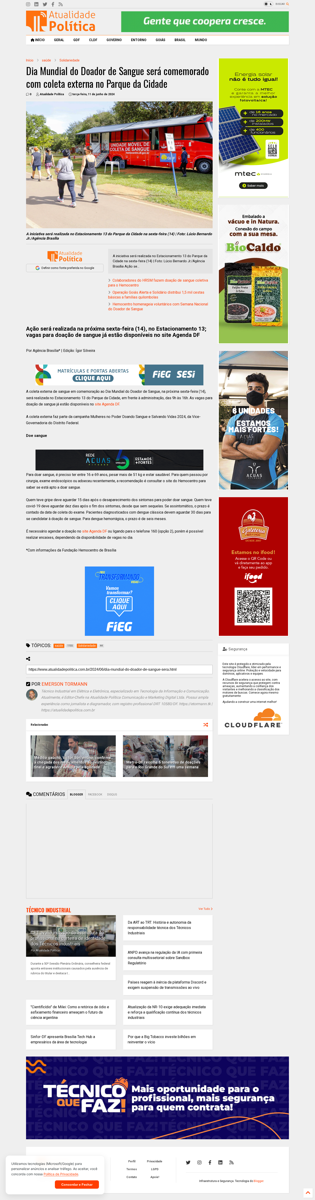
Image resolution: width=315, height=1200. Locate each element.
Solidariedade (69, 60)
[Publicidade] (119, 460)
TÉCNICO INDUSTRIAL (48, 910)
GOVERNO (114, 40)
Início (29, 60)
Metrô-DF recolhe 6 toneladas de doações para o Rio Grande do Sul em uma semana (163, 764)
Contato (131, 1177)
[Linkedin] (36, 4)
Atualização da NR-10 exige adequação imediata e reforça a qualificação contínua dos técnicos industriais (167, 1012)
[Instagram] (28, 4)
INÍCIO (39, 40)
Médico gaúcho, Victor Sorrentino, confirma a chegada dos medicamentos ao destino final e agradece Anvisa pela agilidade (72, 762)
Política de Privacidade (61, 1174)
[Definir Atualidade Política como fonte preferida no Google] (65, 256)
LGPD (154, 1169)
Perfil (131, 1161)
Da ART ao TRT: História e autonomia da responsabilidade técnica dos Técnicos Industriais (159, 927)
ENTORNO (138, 40)
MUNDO (201, 40)
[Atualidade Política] (60, 29)
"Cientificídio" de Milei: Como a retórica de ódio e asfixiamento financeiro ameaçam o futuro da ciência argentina (70, 1012)
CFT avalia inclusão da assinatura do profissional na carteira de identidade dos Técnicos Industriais (68, 938)
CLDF (93, 40)
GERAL (59, 40)
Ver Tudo (205, 909)
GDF (76, 40)
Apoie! (154, 1177)
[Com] (231, 1162)
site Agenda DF (107, 404)
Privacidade (154, 1161)
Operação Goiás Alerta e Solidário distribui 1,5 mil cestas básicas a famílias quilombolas (156, 294)
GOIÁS (160, 40)
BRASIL (180, 40)
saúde (46, 60)
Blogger (258, 1181)
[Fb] (52, 4)
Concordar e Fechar (76, 1184)
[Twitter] (45, 4)
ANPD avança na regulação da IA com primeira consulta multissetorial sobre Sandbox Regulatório (165, 957)
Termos (131, 1169)
